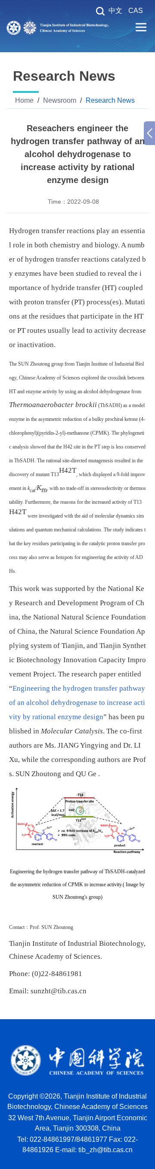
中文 (115, 10)
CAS (135, 10)
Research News (110, 100)
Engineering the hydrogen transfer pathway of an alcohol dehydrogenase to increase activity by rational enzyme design (77, 702)
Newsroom (59, 100)
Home (24, 100)
